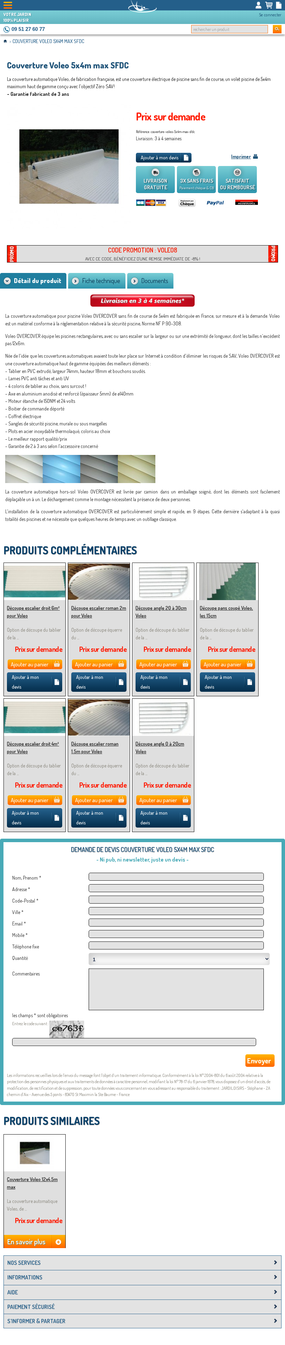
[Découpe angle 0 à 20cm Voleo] (163, 701)
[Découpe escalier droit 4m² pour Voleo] (34, 701)
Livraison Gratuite (155, 184)
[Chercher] (277, 29)
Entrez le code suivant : (30, 1023)
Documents (154, 280)
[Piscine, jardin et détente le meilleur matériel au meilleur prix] (142, 6)
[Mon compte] (258, 5)
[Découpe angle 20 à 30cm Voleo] (163, 565)
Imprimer (241, 156)
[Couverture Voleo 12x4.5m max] (34, 1137)
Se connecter (270, 14)
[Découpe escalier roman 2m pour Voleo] (99, 565)
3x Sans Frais (196, 183)
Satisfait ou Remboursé (237, 184)
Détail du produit (37, 280)
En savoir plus (26, 1241)
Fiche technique (101, 280)
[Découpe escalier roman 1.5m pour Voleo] (99, 701)
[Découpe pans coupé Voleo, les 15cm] (227, 565)
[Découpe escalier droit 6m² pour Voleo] (34, 565)
